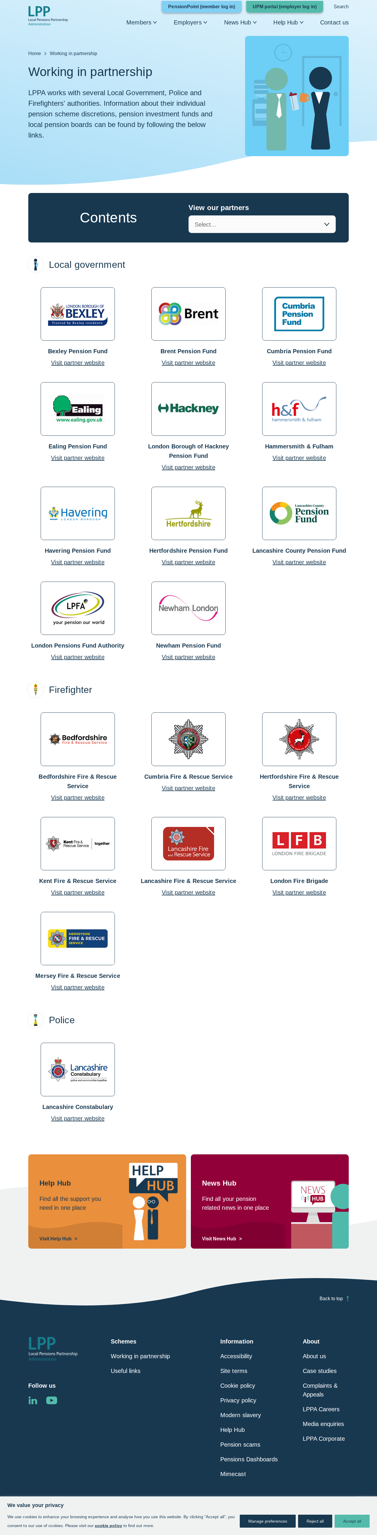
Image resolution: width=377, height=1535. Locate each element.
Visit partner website (77, 362)
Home (34, 53)
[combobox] (262, 224)
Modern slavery (240, 1415)
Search (341, 6)
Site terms (233, 1371)
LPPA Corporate (324, 1438)
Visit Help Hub (55, 1238)
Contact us (334, 22)
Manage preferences (267, 1521)
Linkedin (32, 1400)
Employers (188, 22)
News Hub (237, 22)
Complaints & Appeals (320, 1390)
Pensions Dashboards (249, 1459)
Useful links (126, 1371)
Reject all (315, 1521)
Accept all (352, 1521)
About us (314, 1356)
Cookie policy (237, 1385)
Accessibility (236, 1356)
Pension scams (240, 1444)
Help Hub (285, 22)
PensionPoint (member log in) (205, 8)
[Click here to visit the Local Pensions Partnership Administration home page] (48, 15)
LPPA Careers (321, 1409)
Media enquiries (323, 1424)
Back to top (331, 1298)
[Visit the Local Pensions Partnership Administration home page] (53, 1349)
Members (138, 22)
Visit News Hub (219, 1238)
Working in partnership (140, 1356)
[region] (188, 1515)
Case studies (320, 1371)
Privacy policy (238, 1400)
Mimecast (233, 1474)
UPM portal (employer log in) (288, 8)
